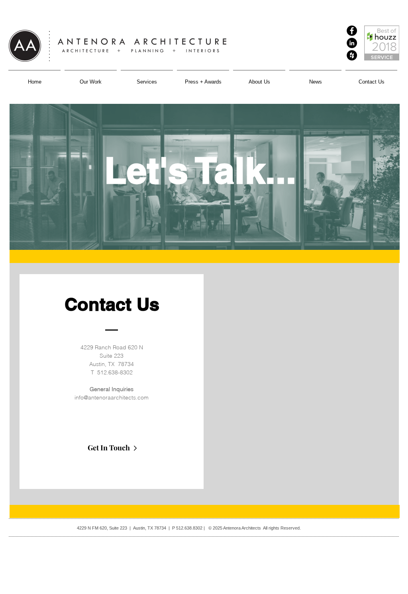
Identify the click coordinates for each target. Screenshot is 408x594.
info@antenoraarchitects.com (112, 397)
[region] (204, 383)
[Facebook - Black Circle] (352, 30)
